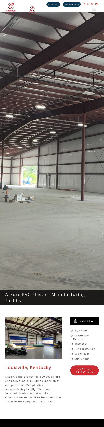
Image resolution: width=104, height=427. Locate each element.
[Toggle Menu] (94, 9)
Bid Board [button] (53, 4)
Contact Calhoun (83, 370)
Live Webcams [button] (71, 4)
